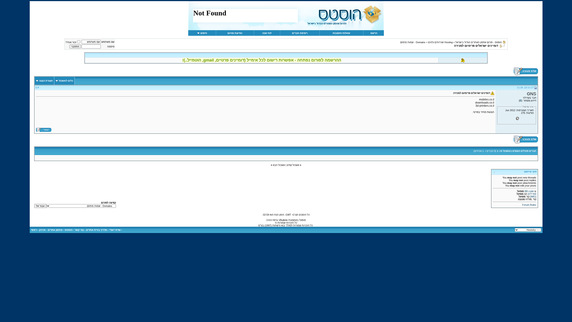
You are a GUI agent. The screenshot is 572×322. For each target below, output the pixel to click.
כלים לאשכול (66, 80)
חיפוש (203, 33)
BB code (529, 191)
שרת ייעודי (115, 230)
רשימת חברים (299, 33)
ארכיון (42, 230)
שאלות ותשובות (341, 33)
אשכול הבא (279, 165)
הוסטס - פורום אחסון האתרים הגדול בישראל (478, 42)
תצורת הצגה (46, 80)
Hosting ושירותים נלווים (440, 42)
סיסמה (110, 46)
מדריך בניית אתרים (96, 230)
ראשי (34, 230)
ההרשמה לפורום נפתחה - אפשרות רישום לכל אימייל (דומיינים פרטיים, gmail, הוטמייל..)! (261, 60)
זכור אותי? (70, 42)
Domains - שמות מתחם (412, 42)
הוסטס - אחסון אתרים (60, 230)
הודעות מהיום (234, 33)
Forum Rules (529, 204)
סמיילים (532, 194)
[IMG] (533, 196)
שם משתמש (107, 41)
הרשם (373, 33)
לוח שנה (266, 33)
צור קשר (79, 230)
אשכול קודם (293, 165)
